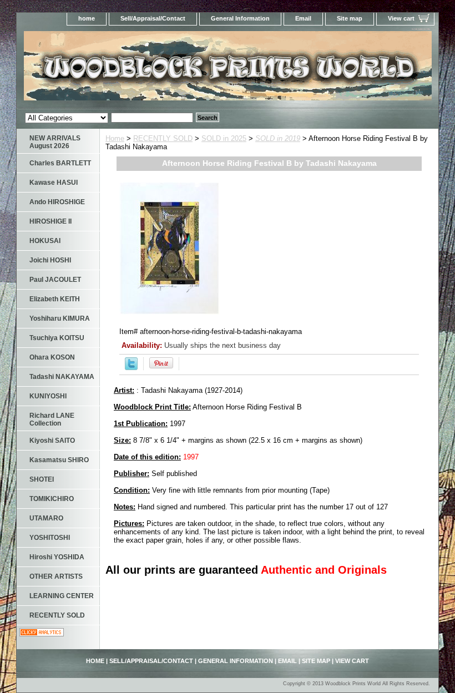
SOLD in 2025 (223, 138)
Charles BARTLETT (60, 163)
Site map (349, 18)
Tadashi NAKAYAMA (61, 377)
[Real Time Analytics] (41, 634)
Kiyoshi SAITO (52, 440)
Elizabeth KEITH (54, 299)
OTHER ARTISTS (56, 576)
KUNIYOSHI (48, 396)
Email (303, 18)
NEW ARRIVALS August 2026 (54, 142)
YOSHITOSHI (49, 538)
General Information (240, 18)
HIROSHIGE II (50, 221)
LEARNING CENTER (61, 596)
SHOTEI (41, 479)
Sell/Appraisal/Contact (152, 18)
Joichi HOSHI (50, 260)
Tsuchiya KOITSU (56, 338)
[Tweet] (131, 367)
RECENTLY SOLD (163, 138)
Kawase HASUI (53, 182)
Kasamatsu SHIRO (59, 460)
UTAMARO (46, 518)
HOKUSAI (44, 241)
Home (114, 138)
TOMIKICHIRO (51, 499)
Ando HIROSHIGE (57, 202)
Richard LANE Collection (51, 419)
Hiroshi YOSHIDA (56, 557)
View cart (401, 18)
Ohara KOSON (52, 357)
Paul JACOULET (55, 280)
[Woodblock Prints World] (155, 69)
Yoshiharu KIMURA (59, 318)
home (86, 18)
